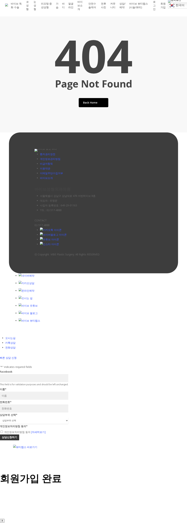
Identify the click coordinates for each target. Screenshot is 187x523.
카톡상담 (10, 342)
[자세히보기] (38, 432)
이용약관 (45, 168)
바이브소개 (46, 178)
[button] (93, 459)
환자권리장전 (47, 154)
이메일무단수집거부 (51, 173)
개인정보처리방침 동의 (25, 432)
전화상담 (10, 347)
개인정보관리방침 (50, 159)
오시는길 (10, 338)
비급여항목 (46, 163)
